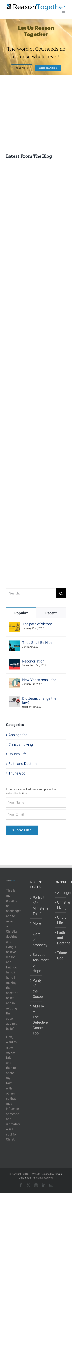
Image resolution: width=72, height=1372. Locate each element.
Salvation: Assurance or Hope (36, 962)
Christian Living (20, 744)
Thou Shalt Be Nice (37, 642)
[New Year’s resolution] (14, 680)
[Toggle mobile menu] (64, 13)
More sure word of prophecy (36, 934)
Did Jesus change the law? (39, 700)
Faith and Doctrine (22, 764)
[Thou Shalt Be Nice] (14, 643)
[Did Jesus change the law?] (14, 699)
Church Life (17, 754)
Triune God (17, 773)
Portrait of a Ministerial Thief (36, 905)
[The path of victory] (14, 624)
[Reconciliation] (14, 662)
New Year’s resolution (39, 680)
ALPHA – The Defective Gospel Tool (36, 1019)
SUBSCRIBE (22, 830)
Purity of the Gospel (36, 988)
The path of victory (37, 624)
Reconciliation (33, 661)
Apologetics (17, 735)
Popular (21, 612)
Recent (51, 612)
